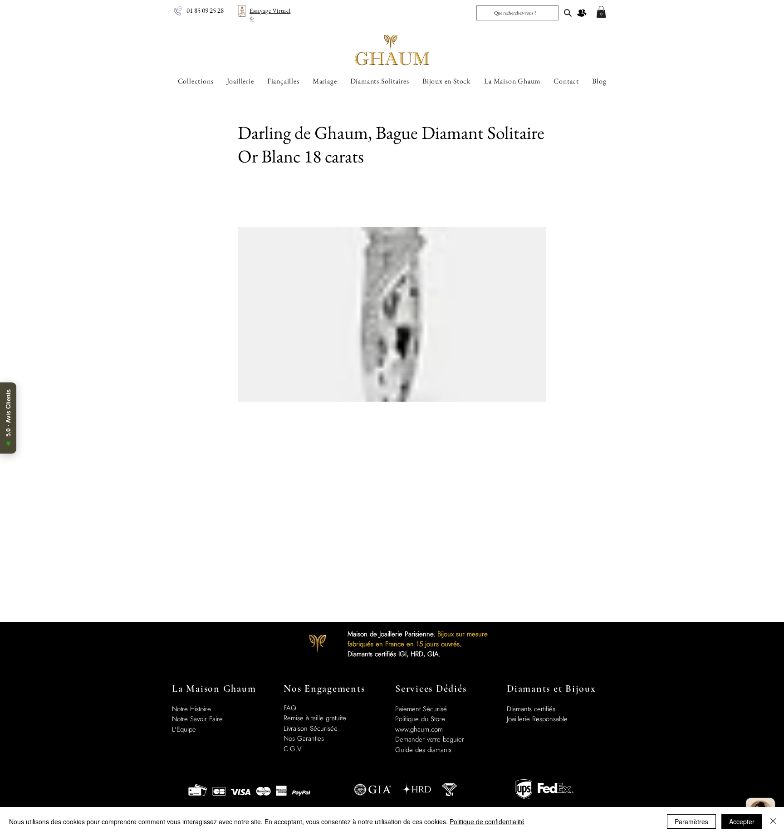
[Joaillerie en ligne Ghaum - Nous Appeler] (178, 10)
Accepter (742, 821)
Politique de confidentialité (487, 821)
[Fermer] (773, 821)
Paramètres (691, 821)
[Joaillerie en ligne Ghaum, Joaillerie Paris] (567, 13)
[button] (601, 12)
